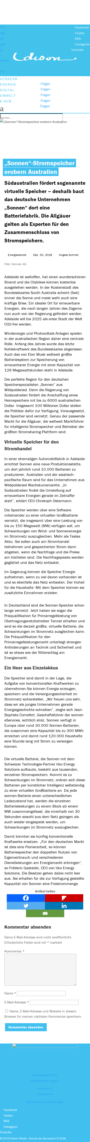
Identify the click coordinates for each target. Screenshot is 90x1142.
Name (10, 993)
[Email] (45, 913)
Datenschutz (45, 1094)
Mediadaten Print (45, 1075)
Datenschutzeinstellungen (45, 1102)
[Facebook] (26, 898)
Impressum (45, 1088)
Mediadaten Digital (45, 1081)
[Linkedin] (64, 906)
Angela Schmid (68, 255)
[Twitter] (26, 906)
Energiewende (17, 255)
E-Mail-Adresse (16, 1002)
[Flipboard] (64, 898)
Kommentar (14, 951)
